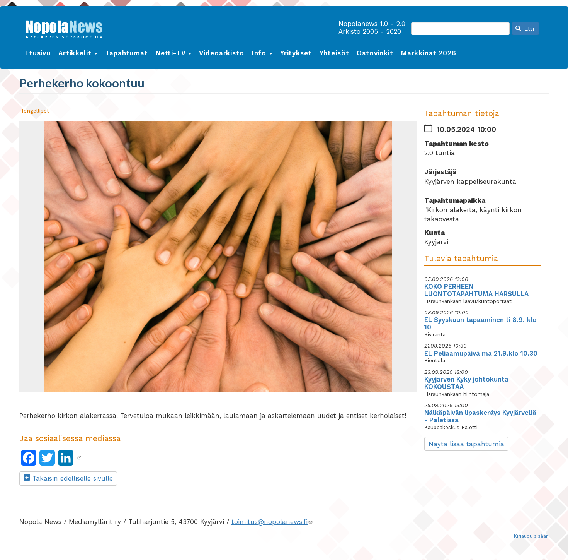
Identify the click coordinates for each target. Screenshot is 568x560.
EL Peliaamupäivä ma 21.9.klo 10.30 (480, 353)
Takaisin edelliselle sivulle (71, 478)
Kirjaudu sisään (531, 536)
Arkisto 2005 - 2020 (369, 31)
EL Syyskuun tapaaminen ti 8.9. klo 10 (480, 323)
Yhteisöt (334, 53)
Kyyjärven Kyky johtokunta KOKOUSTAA (466, 382)
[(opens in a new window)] (79, 458)
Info (260, 53)
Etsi (528, 29)
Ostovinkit (375, 53)
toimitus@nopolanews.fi (269, 522)
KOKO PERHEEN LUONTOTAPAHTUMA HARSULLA (476, 290)
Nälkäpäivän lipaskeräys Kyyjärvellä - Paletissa (480, 416)
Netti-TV (172, 53)
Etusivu (38, 53)
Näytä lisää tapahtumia (466, 444)
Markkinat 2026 (428, 53)
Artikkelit (76, 53)
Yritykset (296, 53)
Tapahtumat (126, 53)
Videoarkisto (221, 53)
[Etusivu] (67, 27)
